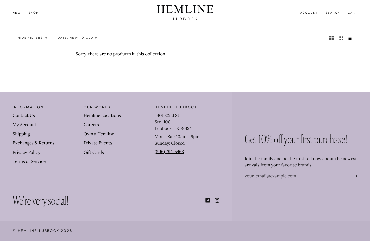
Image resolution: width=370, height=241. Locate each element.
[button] (33, 13)
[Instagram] (217, 200)
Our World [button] (97, 107)
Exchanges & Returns (33, 143)
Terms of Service (29, 161)
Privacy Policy (26, 152)
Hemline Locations (102, 115)
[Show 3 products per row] (340, 38)
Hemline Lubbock (38, 230)
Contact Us (24, 115)
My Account (24, 124)
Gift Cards (94, 152)
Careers (91, 124)
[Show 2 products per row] (331, 38)
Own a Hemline (99, 134)
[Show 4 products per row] (351, 38)
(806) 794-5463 (169, 151)
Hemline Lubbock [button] (176, 107)
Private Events (98, 143)
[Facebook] (207, 200)
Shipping (21, 134)
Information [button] (28, 107)
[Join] (350, 176)
